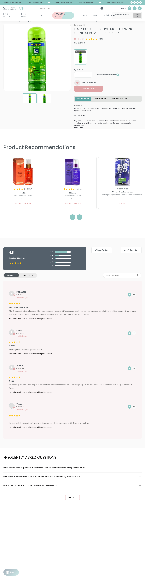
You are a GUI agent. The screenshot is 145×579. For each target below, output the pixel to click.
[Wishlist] (135, 8)
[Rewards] (11, 572)
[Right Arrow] (79, 217)
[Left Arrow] (72, 217)
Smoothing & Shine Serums (44, 21)
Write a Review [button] (101, 250)
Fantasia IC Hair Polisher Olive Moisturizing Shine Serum (30, 318)
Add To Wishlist (89, 82)
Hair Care (24, 15)
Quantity (78, 70)
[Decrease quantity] (76, 74)
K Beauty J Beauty (59, 15)
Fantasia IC (79, 25)
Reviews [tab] (10, 275)
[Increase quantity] (90, 74)
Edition (108, 15)
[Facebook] (131, 2)
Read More (78, 128)
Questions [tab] (26, 275)
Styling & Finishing (22, 21)
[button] (129, 295)
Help (122, 8)
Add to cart (88, 88)
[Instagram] (137, 2)
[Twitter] (134, 2)
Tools (83, 15)
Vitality (41, 15)
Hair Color (7, 15)
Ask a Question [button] (131, 250)
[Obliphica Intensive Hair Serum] (72, 171)
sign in (137, 15)
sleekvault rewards (122, 14)
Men (95, 15)
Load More (72, 497)
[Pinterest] (140, 2)
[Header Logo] (13, 8)
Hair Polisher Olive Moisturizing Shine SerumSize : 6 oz (104, 31)
